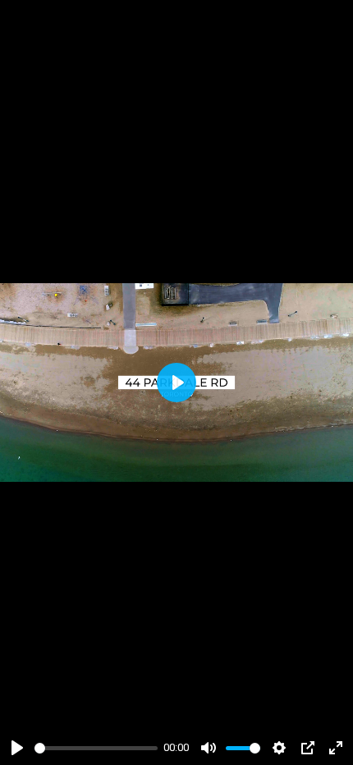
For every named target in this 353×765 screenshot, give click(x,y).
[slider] (96, 748)
